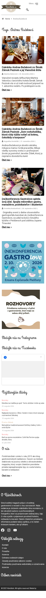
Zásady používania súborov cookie (17, 561)
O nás (4, 548)
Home (7, 19)
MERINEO (40, 588)
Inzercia (5, 554)
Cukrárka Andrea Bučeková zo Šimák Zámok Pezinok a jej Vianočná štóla (22, 69)
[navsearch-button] (27, 9)
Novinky (5, 400)
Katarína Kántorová (10, 74)
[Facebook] (4, 531)
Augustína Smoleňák (11, 141)
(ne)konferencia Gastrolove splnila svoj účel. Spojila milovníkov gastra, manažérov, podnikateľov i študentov (22, 201)
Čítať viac (6, 90)
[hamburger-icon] (36, 4)
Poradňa (5, 551)
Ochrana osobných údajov (13, 558)
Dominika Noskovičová (12, 208)
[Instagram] (10, 531)
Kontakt (5, 545)
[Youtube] (16, 531)
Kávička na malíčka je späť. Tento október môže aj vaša (23, 403)
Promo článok (7, 422)
